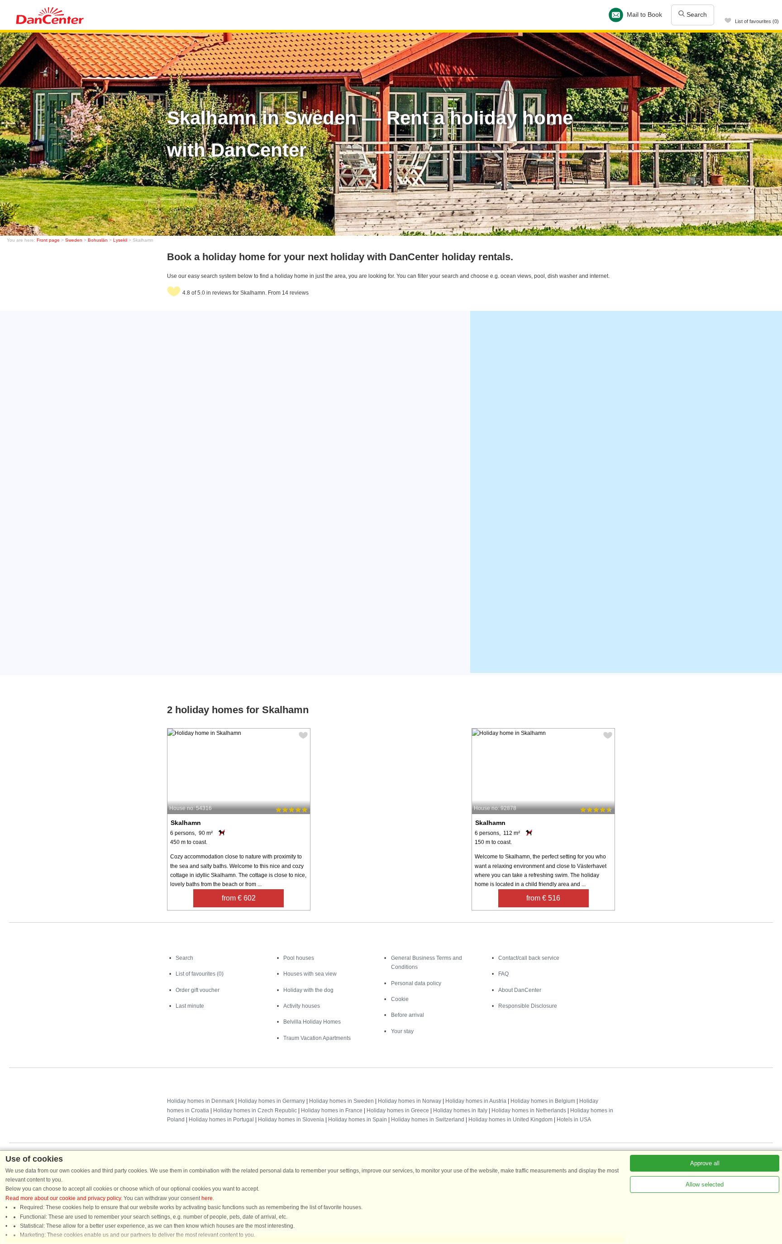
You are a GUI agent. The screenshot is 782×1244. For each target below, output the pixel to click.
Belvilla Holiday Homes (312, 1022)
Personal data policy (416, 983)
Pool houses (298, 958)
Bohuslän (98, 240)
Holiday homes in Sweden (341, 1101)
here (207, 1198)
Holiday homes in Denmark (200, 1101)
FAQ (503, 974)
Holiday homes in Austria (475, 1101)
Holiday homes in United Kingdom (510, 1119)
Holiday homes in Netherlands (528, 1110)
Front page (48, 240)
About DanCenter (519, 990)
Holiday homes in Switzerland (427, 1119)
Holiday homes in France (331, 1110)
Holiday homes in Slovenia (291, 1119)
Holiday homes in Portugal (221, 1119)
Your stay (402, 1031)
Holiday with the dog (308, 990)
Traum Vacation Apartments (317, 1038)
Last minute (190, 1006)
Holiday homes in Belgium (542, 1101)
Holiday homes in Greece (398, 1110)
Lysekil (120, 240)
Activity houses (301, 1006)
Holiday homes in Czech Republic (255, 1110)
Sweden (73, 240)
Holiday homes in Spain (357, 1119)
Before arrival (407, 1015)
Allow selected (705, 1184)
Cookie (400, 999)
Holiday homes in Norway (409, 1101)
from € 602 (239, 898)
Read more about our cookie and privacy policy (63, 1198)
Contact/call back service (528, 958)
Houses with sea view (310, 974)
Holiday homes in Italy (460, 1110)
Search (696, 14)
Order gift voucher (197, 990)
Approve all (705, 1163)
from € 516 (543, 898)
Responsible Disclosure (527, 1006)
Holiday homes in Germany (271, 1101)
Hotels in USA (574, 1119)
